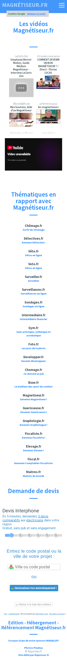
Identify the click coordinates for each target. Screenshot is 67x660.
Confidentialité (13, 614)
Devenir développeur (33, 361)
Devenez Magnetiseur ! (33, 399)
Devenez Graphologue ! (33, 424)
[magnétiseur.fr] (62, 5)
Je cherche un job (33, 373)
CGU (5, 614)
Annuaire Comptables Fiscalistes (33, 463)
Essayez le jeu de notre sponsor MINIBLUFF (33, 640)
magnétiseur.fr (24, 5)
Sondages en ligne (33, 306)
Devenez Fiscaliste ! (33, 437)
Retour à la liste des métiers (34, 604)
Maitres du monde (33, 475)
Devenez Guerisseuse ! (33, 412)
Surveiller (33, 280)
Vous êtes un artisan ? (57, 614)
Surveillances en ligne (34, 293)
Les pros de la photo (34, 348)
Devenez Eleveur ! (33, 450)
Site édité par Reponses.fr (33, 655)
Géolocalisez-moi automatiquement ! (35, 588)
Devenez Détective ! (33, 242)
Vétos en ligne (33, 255)
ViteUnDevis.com (41, 614)
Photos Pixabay (33, 647)
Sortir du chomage (34, 229)
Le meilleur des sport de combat (33, 386)
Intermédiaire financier (33, 319)
